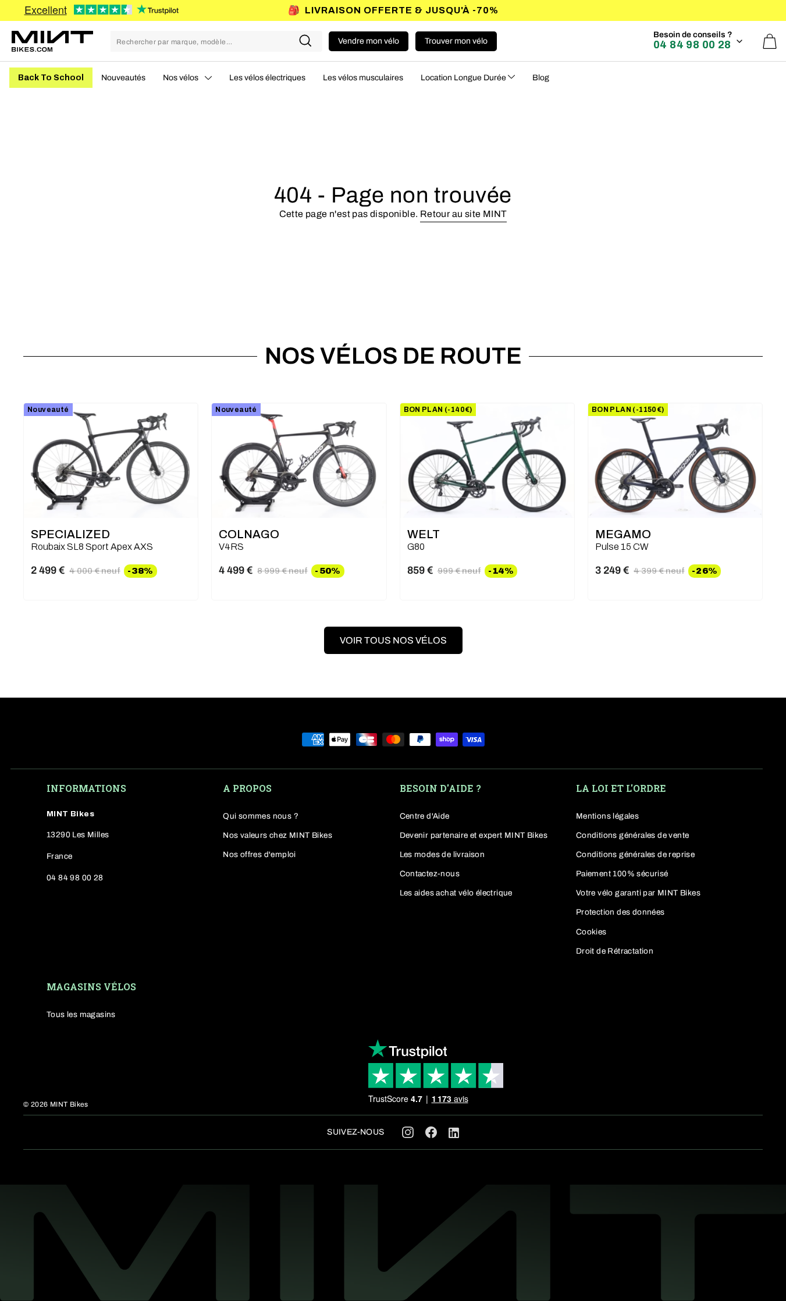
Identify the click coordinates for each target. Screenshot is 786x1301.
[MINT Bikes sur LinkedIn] (454, 1135)
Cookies (591, 931)
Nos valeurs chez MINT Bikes (277, 835)
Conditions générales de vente (632, 835)
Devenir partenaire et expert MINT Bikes (474, 835)
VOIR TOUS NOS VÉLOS (393, 640)
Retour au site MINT (463, 214)
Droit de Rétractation (614, 951)
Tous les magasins (81, 1014)
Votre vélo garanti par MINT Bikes (638, 892)
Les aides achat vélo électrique (456, 892)
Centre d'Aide (425, 816)
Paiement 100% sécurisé (622, 873)
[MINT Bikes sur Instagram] (408, 1132)
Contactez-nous (430, 873)
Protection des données (620, 912)
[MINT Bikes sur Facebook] (431, 1132)
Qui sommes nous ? (260, 816)
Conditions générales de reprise (635, 854)
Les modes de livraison (442, 854)
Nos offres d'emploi (259, 854)
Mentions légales (607, 816)
